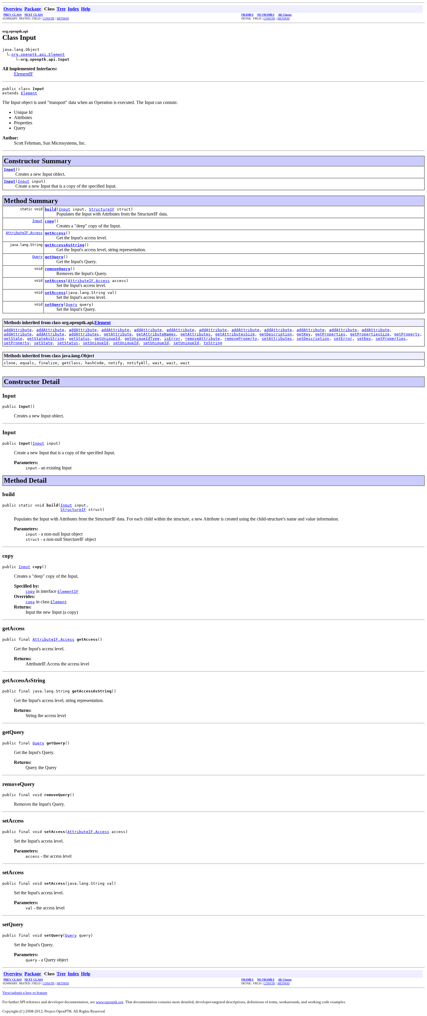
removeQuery (57, 269)
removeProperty (241, 338)
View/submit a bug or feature (24, 992)
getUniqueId (107, 338)
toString (213, 343)
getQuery (54, 257)
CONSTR (48, 18)
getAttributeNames (156, 334)
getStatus (79, 338)
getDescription (275, 334)
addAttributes (84, 334)
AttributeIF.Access (24, 233)
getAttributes (195, 334)
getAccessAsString (64, 245)
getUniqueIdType (142, 338)
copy (49, 221)
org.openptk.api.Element (38, 54)
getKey (304, 334)
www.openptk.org (109, 1002)
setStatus (67, 343)
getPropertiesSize (370, 334)
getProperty (407, 334)
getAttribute (118, 334)
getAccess (55, 233)
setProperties (391, 338)
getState (13, 338)
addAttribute (18, 330)
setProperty (16, 343)
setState (43, 343)
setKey (364, 338)
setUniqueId (95, 343)
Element (29, 93)
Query (37, 257)
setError (343, 338)
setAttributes (277, 338)
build (50, 209)
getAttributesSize (235, 334)
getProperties (330, 334)
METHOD (63, 18)
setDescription (313, 338)
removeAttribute (202, 338)
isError (172, 338)
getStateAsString (45, 338)
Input (9, 169)
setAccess (55, 281)
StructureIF (101, 209)
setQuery (54, 304)
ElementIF (23, 73)
